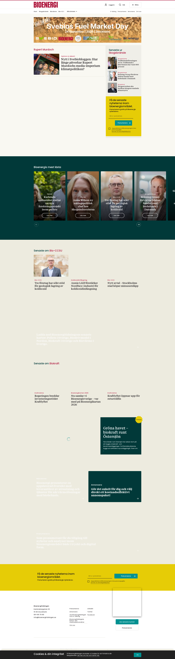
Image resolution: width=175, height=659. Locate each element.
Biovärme (53, 11)
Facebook (91, 615)
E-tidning (113, 11)
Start (35, 11)
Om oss (138, 11)
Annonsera (131, 11)
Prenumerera (122, 11)
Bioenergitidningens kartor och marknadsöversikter (77, 620)
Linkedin (90, 609)
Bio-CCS (61, 11)
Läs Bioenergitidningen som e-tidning (78, 615)
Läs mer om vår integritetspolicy (121, 131)
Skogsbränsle (43, 11)
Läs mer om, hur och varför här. (88, 655)
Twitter (90, 612)
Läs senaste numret (127, 622)
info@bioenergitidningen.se (45, 617)
